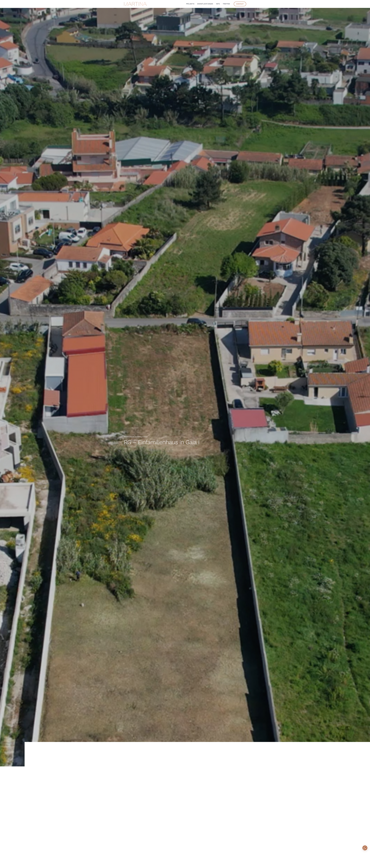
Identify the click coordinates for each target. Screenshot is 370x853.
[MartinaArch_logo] (135, 3)
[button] (364, 847)
